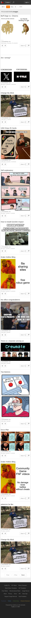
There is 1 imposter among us (12, 341)
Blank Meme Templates (11, 588)
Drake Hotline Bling (8, 257)
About (5, 593)
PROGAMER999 (6, 11)
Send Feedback (22, 596)
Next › (23, 575)
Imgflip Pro (7, 585)
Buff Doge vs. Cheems (9, 16)
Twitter (9, 601)
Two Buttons (5, 372)
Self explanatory (7, 170)
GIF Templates (22, 588)
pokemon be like (7, 504)
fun (10, 41)
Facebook (3, 601)
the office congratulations (10, 300)
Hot (8, 7)
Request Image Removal (11, 596)
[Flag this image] (28, 45)
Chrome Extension (25, 601)
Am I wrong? (6, 58)
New (12, 7)
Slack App (24, 593)
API (20, 593)
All (2, 7)
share (22, 45)
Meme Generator (22, 585)
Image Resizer (25, 591)
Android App (16, 601)
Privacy (10, 593)
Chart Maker (5, 591)
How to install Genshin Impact (12, 222)
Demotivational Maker (15, 591)
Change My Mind (7, 93)
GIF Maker (14, 585)
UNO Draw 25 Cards (9, 128)
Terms (15, 593)
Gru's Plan (5, 430)
